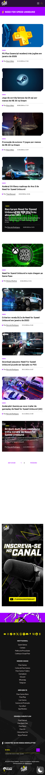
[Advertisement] (22, 500)
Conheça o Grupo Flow (22, 654)
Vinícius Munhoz (11, 281)
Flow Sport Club (23, 723)
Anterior (12, 463)
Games (4, 50)
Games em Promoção (22, 703)
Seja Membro (22, 709)
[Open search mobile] (41, 3)
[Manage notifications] (4, 771)
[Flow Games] (4, 3)
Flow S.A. (22, 729)
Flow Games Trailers (23, 671)
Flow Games (22, 665)
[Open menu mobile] (38, 3)
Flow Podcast (22, 720)
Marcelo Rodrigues (13, 227)
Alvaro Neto (10, 61)
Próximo (33, 463)
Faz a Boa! (22, 706)
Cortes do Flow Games (22, 668)
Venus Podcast (22, 735)
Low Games (23, 700)
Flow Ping (22, 697)
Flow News (22, 726)
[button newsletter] (38, 750)
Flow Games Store (22, 694)
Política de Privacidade (22, 651)
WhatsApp (22, 680)
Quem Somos (22, 645)
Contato (22, 648)
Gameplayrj (22, 674)
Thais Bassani (10, 194)
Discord (22, 677)
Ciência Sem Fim (22, 732)
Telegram (22, 683)
